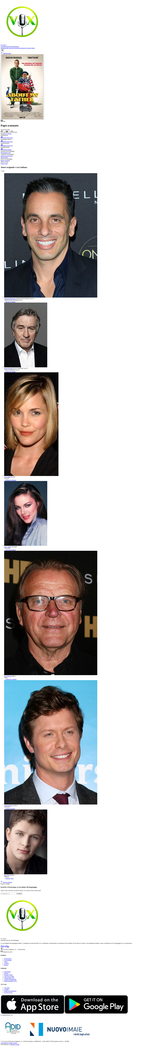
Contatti (32, 48)
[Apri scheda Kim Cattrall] (25, 545)
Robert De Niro (8, 368)
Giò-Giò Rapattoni (11, 550)
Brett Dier (7, 875)
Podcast (6, 973)
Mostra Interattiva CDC (10, 981)
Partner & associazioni (10, 991)
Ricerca (6, 965)
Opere (12, 48)
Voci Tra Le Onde (9, 976)
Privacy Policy (9, 1043)
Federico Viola (10, 878)
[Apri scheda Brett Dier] (25, 874)
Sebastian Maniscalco (10, 298)
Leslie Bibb (7, 477)
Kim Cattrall (7, 547)
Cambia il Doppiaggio (10, 979)
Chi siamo (27, 48)
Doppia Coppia (8, 975)
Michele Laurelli (14, 1044)
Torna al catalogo (7, 882)
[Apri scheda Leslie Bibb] (31, 475)
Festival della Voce (9, 978)
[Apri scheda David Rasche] (50, 674)
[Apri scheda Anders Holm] (50, 804)
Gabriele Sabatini (10, 808)
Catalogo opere (7, 53)
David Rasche (8, 676)
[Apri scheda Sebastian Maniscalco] (50, 297)
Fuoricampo (21, 48)
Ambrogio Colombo (11, 679)
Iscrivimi (19, 893)
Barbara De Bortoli (11, 480)
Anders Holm (8, 805)
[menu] (2, 50)
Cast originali (7, 960)
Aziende (16, 48)
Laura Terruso (8, 133)
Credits (15, 1043)
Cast (9, 48)
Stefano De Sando (10, 371)
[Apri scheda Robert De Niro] (25, 367)
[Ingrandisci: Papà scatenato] (22, 87)
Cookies (3, 1043)
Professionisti (4, 48)
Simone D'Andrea (10, 301)
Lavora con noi (8, 992)
